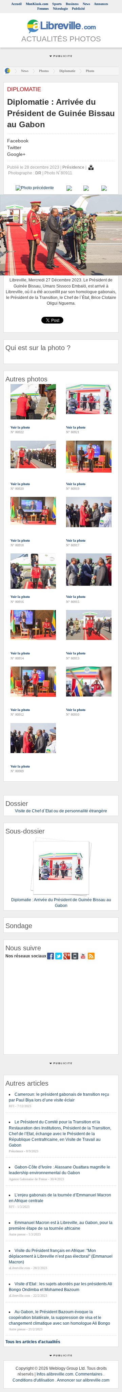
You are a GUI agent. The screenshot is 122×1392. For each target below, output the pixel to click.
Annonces (101, 4)
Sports (57, 4)
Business (72, 4)
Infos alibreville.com (55, 1374)
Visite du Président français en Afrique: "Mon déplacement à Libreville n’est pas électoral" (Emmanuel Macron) (61, 1256)
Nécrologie (60, 8)
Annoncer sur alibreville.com (83, 1380)
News (86, 4)
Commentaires (88, 1374)
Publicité (78, 8)
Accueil (16, 4)
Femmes (43, 8)
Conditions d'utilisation (33, 1380)
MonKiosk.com (37, 4)
